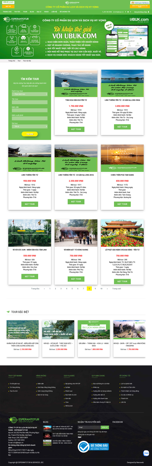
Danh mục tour (17, 91)
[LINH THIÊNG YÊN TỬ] (29, 158)
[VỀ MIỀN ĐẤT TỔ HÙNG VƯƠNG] (76, 233)
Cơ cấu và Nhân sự (127, 395)
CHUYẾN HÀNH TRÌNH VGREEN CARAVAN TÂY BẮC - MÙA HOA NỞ (62, 442)
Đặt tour (76, 129)
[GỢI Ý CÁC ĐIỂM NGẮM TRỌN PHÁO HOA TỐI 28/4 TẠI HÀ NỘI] (47, 436)
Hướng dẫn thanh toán (100, 398)
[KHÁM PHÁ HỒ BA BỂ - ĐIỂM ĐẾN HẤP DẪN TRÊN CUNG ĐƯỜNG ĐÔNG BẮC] (23, 329)
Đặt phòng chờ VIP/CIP (72, 384)
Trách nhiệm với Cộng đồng (130, 391)
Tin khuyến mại (15, 384)
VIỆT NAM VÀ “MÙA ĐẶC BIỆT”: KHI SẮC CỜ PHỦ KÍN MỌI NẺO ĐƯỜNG (63, 428)
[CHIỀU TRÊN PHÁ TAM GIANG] (122, 158)
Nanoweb (140, 462)
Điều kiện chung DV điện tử (102, 402)
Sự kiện (67, 387)
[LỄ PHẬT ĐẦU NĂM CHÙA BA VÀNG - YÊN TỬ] (122, 233)
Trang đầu (35, 289)
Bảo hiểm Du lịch (70, 395)
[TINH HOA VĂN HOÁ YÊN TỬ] (76, 83)
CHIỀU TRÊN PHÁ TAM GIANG (122, 175)
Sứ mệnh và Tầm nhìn (128, 387)
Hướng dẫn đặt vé (99, 395)
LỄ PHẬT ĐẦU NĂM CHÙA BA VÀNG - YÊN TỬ (122, 250)
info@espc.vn (119, 12)
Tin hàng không (15, 387)
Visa (66, 402)
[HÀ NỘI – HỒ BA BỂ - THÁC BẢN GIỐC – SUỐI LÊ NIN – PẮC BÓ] (58, 329)
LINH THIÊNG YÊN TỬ (29, 175)
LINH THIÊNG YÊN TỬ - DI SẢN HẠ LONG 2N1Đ (76, 175)
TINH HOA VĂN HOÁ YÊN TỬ (76, 100)
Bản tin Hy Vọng (43, 395)
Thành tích (124, 398)
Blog (32, 12)
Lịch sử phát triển (126, 384)
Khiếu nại (96, 387)
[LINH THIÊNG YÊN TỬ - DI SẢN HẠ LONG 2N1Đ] (76, 158)
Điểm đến (15, 107)
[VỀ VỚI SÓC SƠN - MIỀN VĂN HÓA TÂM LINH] (29, 233)
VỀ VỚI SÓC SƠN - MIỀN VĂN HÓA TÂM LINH (30, 250)
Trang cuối (116, 289)
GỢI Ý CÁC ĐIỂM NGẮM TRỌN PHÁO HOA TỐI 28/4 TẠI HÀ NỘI (63, 435)
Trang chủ (7, 12)
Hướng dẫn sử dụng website (102, 391)
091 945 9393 (108, 12)
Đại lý (39, 12)
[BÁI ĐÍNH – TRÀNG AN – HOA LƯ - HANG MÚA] (94, 329)
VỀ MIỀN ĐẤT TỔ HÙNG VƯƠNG (76, 250)
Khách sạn (68, 391)
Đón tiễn (68, 398)
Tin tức (17, 12)
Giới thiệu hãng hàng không (46, 387)
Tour (25, 12)
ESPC (115, 429)
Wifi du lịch (69, 406)
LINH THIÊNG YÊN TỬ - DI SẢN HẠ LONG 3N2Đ (122, 100)
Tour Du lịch (14, 391)
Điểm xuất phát (17, 115)
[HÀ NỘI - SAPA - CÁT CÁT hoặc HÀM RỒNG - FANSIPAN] (129, 329)
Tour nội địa (27, 61)
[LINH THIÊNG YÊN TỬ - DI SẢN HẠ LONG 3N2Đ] (122, 83)
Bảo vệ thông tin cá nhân (101, 384)
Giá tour (15, 123)
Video (46, 12)
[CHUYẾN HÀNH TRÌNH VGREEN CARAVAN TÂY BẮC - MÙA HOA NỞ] (47, 443)
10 (101, 289)
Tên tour (15, 99)
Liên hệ (54, 12)
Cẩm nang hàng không (45, 391)
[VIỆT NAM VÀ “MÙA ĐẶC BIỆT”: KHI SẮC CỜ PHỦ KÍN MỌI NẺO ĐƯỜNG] (47, 429)
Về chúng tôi (65, 12)
